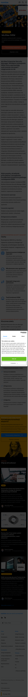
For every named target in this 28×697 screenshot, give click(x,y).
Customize (13, 363)
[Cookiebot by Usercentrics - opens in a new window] (20, 332)
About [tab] (22, 336)
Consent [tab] (5, 336)
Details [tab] (14, 336)
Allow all (14, 358)
